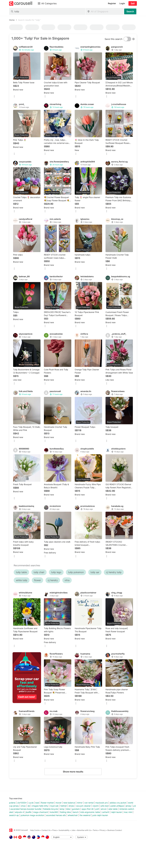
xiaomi (96, 806)
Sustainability (64, 830)
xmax (23, 806)
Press (54, 830)
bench (76, 812)
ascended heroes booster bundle (25, 809)
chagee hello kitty (40, 806)
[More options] (14, 96)
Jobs (73, 830)
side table (112, 809)
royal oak (54, 806)
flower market (47, 802)
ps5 (97, 809)
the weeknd (85, 815)
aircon (104, 809)
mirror (79, 802)
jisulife (28, 812)
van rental (89, 802)
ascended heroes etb (56, 815)
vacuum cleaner (83, 806)
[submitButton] (130, 11)
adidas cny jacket (118, 802)
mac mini (128, 812)
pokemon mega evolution (32, 815)
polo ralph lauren (100, 815)
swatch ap (14, 815)
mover (58, 802)
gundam (76, 809)
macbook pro (101, 802)
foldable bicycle (50, 809)
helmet (63, 806)
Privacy (103, 830)
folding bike (65, 812)
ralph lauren (116, 812)
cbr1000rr (22, 802)
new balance (69, 802)
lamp (62, 809)
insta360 (54, 812)
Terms (95, 830)
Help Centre (35, 830)
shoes (71, 806)
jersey (128, 806)
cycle (31, 802)
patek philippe (117, 806)
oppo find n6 (88, 809)
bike (68, 809)
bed (37, 802)
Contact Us (45, 830)
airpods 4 (19, 812)
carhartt (105, 812)
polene (12, 802)
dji (29, 806)
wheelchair (73, 815)
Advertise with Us (84, 830)
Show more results (73, 771)
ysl (134, 806)
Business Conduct (115, 830)
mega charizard (40, 812)
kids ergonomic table (90, 812)
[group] (27, 677)
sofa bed (104, 806)
